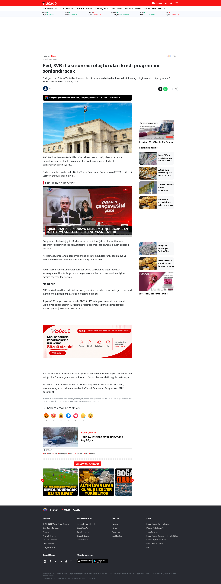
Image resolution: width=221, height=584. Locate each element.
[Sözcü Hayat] (65, 509)
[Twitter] (55, 561)
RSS (147, 548)
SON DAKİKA (48, 9)
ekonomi (79, 454)
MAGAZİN (129, 9)
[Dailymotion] (66, 561)
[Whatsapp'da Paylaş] (165, 89)
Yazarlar (46, 532)
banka (92, 454)
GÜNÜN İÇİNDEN (101, 9)
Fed (49, 454)
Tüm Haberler (82, 540)
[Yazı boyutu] (176, 89)
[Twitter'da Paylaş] (160, 89)
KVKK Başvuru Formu (154, 544)
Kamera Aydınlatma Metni (156, 540)
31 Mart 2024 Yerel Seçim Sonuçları (56, 524)
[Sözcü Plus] (77, 510)
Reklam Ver (116, 532)
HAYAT (120, 9)
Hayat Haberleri (49, 544)
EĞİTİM (147, 9)
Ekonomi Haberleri (50, 540)
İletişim (115, 524)
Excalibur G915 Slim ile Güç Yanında (156, 142)
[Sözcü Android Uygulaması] (100, 561)
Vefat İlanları (117, 536)
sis (45, 454)
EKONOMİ (80, 9)
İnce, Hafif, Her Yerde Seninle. (153, 293)
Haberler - (47, 56)
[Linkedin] (71, 561)
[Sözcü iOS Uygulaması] (85, 561)
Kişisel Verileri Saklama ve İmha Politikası (162, 536)
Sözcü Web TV (82, 528)
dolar (71, 454)
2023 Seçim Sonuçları (51, 528)
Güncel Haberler (84, 518)
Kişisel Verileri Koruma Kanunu (158, 524)
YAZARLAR (59, 9)
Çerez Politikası (152, 532)
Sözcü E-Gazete (83, 536)
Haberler (47, 518)
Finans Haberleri (148, 147)
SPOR (113, 9)
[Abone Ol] (172, 56)
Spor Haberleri (83, 532)
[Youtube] (60, 561)
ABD (55, 454)
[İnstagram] (45, 561)
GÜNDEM (69, 9)
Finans (53, 56)
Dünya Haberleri (49, 548)
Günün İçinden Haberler (86, 524)
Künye (114, 528)
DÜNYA (89, 9)
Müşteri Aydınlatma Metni (156, 528)
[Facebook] (50, 561)
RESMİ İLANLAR (158, 9)
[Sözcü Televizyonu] (45, 509)
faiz (86, 454)
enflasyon (63, 454)
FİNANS (138, 9)
